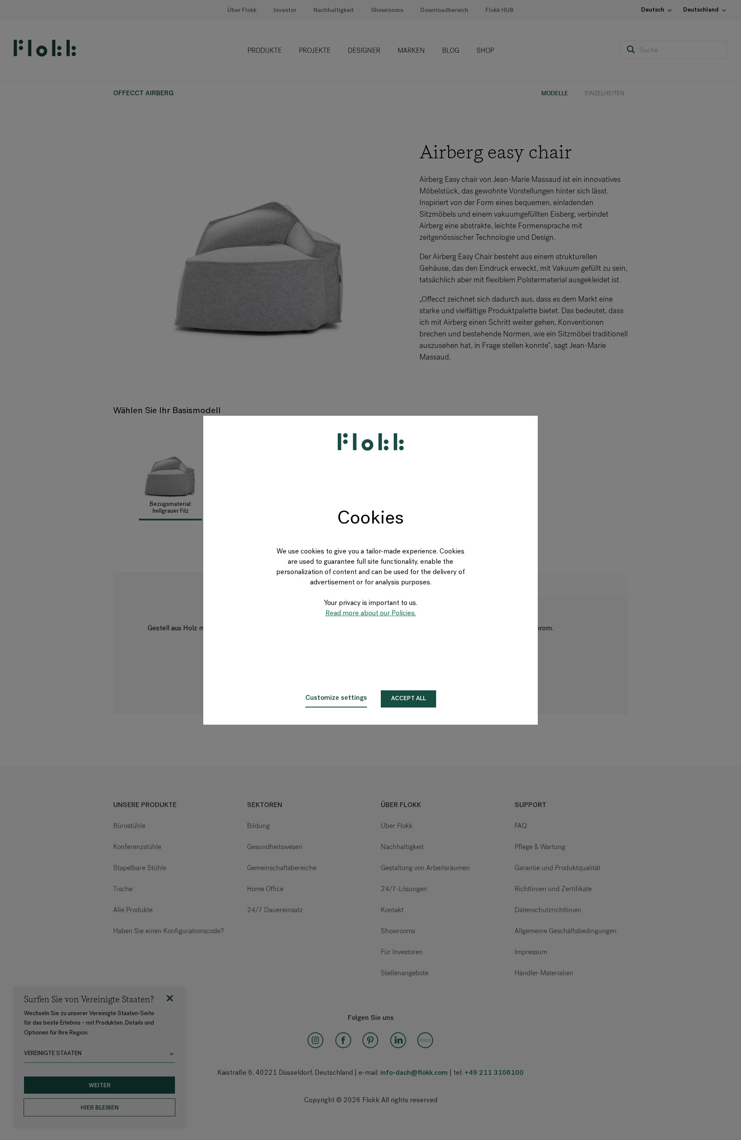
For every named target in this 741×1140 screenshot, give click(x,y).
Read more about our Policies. (370, 613)
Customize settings (336, 698)
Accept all (408, 698)
